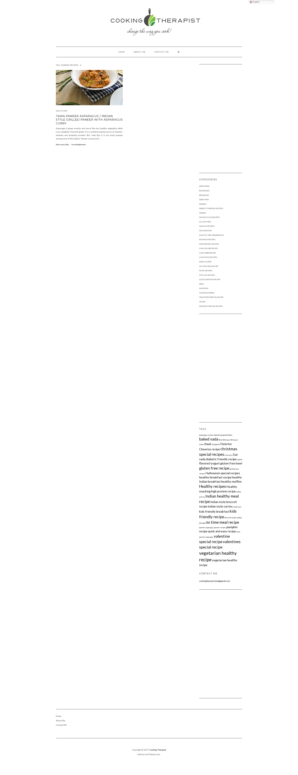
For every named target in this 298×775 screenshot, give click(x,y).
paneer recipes (220, 527)
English (256, 2)
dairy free (204, 199)
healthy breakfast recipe (215, 477)
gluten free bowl (231, 463)
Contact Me (161, 52)
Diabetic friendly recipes (211, 208)
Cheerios (226, 444)
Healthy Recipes (206, 226)
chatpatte (215, 444)
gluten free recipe (214, 468)
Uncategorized (206, 293)
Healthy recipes (212, 486)
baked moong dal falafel (223, 435)
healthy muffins (231, 481)
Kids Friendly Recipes (209, 244)
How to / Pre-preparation (211, 235)
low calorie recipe (208, 248)
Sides (67, 144)
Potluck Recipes (207, 275)
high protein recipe (223, 491)
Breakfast (204, 195)
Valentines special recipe (211, 297)
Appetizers (204, 186)
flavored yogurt (209, 463)
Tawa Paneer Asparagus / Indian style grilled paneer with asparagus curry (89, 119)
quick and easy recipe (222, 531)
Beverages (204, 190)
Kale (139, 754)
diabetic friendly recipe (221, 459)
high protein (205, 230)
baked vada (208, 439)
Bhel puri (226, 440)
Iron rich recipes (207, 239)
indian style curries (220, 506)
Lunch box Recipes (208, 257)
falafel (239, 460)
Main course (60, 144)
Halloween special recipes (222, 473)
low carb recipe (230, 518)
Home (121, 52)
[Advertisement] (220, 117)
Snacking (203, 288)
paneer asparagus (206, 527)
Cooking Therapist (157, 750)
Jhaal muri (237, 507)
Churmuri (228, 455)
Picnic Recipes (205, 270)
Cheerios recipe (209, 449)
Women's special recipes (211, 306)
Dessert (203, 204)
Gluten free (205, 222)
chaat (207, 444)
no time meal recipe (222, 522)
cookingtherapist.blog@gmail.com (214, 581)
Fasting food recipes (209, 217)
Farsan (202, 213)
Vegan (202, 301)
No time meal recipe (208, 266)
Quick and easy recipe (209, 279)
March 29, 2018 (61, 111)
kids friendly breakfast (214, 511)
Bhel (221, 440)
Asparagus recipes (206, 435)
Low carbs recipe (207, 253)
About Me (140, 52)
